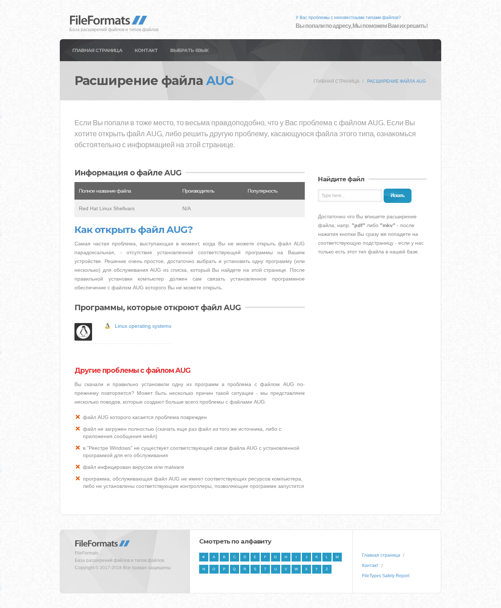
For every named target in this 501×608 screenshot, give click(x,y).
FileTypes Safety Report (385, 575)
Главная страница (97, 50)
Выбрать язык (189, 50)
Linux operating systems (143, 326)
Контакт (146, 50)
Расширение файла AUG (396, 81)
